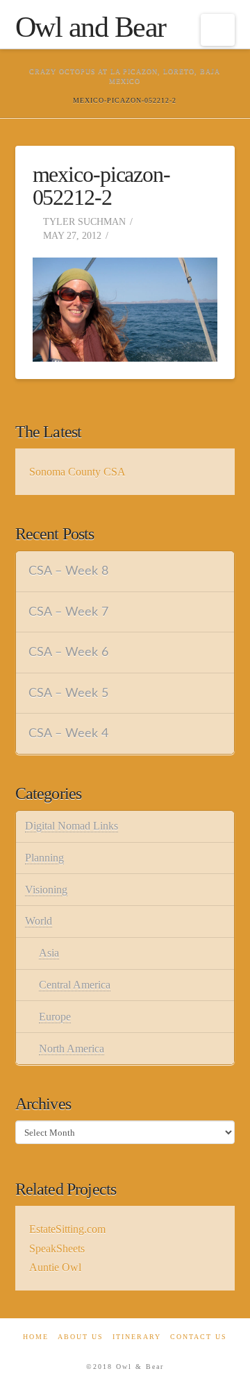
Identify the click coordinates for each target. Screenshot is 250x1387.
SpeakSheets (57, 1248)
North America (71, 1048)
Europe (55, 1017)
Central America (74, 985)
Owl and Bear (90, 27)
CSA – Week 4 (68, 733)
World (38, 921)
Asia (49, 953)
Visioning (46, 890)
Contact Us (198, 1336)
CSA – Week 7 (68, 612)
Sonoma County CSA (77, 472)
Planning (44, 858)
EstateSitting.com (67, 1229)
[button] (218, 30)
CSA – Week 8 (68, 571)
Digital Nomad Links (71, 826)
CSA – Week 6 (68, 652)
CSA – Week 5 (68, 693)
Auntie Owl (55, 1267)
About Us (80, 1336)
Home (36, 1336)
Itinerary (136, 1336)
